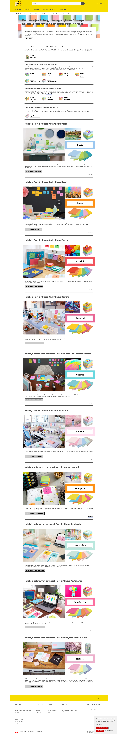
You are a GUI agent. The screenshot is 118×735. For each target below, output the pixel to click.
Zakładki (16, 723)
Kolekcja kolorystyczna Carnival (83, 75)
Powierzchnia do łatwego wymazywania (23, 710)
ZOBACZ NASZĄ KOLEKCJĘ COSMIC (34, 399)
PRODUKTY (18, 9)
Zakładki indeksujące (19, 712)
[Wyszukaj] (83, 3)
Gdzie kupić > (29, 38)
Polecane (37, 708)
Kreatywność (38, 714)
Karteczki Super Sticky (19, 721)
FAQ (32, 698)
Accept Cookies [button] (100, 730)
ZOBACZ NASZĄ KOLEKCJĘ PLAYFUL (34, 286)
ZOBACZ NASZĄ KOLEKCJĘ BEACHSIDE (35, 570)
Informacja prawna (23, 731)
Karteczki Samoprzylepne (20, 714)
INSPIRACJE (27, 9)
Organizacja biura (65, 713)
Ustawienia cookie (38, 731)
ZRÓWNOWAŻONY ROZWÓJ (49, 9)
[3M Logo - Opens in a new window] (18, 3)
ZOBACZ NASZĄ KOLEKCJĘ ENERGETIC (35, 513)
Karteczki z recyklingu (19, 719)
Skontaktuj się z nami (98, 698)
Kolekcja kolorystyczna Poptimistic (67, 99)
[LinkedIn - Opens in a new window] (91, 709)
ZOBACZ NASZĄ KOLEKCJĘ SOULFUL (34, 456)
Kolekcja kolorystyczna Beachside (50, 99)
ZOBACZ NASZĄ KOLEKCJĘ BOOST (34, 229)
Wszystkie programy (66, 715)
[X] (88, 709)
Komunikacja (38, 710)
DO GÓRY (90, 174)
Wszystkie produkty (19, 726)
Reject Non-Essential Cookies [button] (102, 727)
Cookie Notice (99, 724)
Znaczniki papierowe (19, 717)
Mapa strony (50, 714)
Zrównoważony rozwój (66, 708)
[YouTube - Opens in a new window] (95, 709)
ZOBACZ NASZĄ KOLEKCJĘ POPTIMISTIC (35, 627)
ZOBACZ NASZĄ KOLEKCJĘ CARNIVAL (34, 343)
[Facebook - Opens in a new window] (99, 709)
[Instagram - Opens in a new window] (102, 709)
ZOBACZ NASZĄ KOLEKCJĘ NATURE (34, 686)
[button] (108, 731)
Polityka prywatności (30, 731)
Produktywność (39, 712)
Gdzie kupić (49, 52)
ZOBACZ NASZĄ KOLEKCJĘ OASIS (33, 171)
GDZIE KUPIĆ (63, 9)
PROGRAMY (36, 9)
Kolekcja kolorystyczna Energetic (33, 99)
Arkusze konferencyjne (19, 708)
